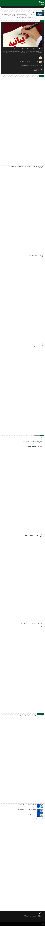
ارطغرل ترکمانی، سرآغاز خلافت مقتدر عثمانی (28, 624)
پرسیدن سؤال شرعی (32, 438)
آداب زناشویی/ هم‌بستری (31, 446)
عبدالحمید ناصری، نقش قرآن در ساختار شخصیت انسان (27, 809)
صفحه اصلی (33, 8)
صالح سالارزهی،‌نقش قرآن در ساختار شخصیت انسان (28, 716)
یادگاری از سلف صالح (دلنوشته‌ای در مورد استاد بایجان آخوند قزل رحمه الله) (24, 166)
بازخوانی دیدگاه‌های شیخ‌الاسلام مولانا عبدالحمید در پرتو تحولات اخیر (29, 65)
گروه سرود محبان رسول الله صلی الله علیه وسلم (29, 819)
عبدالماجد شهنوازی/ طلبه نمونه (31, 814)
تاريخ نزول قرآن (32, 12)
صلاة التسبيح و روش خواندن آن (30, 535)
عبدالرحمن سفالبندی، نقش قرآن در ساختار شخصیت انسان (26, 804)
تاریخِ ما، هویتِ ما (36, 70)
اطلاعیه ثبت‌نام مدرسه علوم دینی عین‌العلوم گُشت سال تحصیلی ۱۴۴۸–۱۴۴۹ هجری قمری (27, 57)
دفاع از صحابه (34, 346)
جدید (38, 435)
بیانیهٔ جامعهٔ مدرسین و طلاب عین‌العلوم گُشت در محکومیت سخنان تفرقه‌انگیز (28, 49)
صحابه (35, 344)
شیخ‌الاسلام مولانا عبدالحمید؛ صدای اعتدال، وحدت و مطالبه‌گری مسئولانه (29, 61)
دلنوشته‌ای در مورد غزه (33, 78)
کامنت (35, 435)
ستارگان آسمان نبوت (33, 255)
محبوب (42, 435)
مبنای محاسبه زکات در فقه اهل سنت (29, 441)
